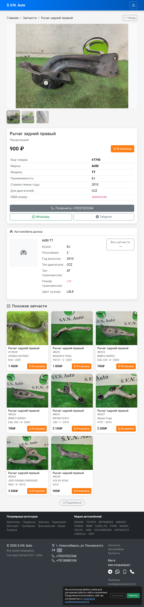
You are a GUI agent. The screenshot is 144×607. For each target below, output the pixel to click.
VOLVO (78, 529)
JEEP (91, 533)
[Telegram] (110, 572)
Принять (133, 595)
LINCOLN (79, 533)
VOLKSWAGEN (103, 529)
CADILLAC (101, 525)
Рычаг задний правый (57, 18)
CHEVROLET (121, 529)
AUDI (88, 529)
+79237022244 (66, 556)
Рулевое (12, 529)
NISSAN (78, 522)
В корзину (124, 148)
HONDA (78, 525)
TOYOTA (91, 522)
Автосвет (13, 525)
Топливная (28, 525)
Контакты (114, 553)
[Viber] (125, 572)
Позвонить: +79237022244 (74, 208)
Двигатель (13, 522)
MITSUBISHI (106, 522)
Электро (43, 522)
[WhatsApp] (117, 572)
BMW (89, 525)
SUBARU (121, 522)
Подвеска (29, 522)
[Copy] (59, 550)
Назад (131, 17)
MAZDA (124, 525)
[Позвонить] (132, 572)
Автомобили (116, 549)
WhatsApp (43, 217)
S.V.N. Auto (16, 5)
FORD (113, 525)
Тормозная (59, 522)
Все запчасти (120, 242)
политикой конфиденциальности (80, 600)
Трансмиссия (46, 525)
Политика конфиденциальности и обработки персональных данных (122, 585)
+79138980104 (66, 560)
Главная (13, 18)
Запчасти (30, 18)
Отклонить (118, 595)
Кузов (61, 525)
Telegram (106, 217)
